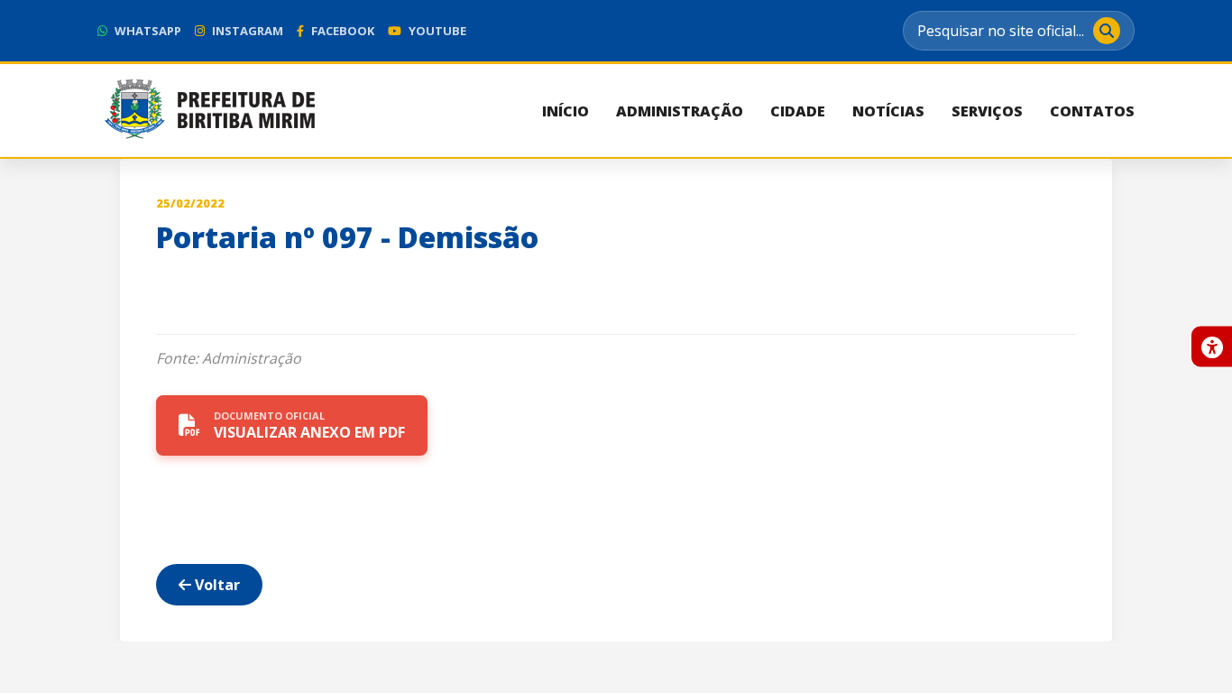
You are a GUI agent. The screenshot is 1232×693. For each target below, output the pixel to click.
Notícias (888, 111)
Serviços (987, 111)
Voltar (215, 585)
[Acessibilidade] (1211, 347)
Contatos (1092, 111)
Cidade (797, 111)
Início (565, 111)
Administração (679, 111)
